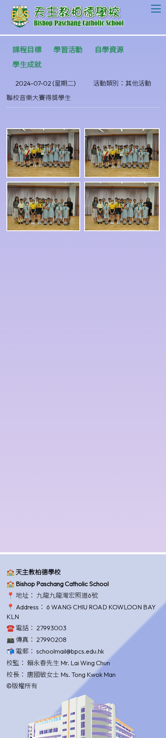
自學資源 (109, 49)
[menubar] (83, 57)
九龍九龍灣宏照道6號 (67, 595)
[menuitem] (27, 49)
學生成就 (27, 64)
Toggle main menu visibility (156, 8)
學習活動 (68, 49)
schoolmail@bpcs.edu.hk (70, 651)
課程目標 (27, 49)
